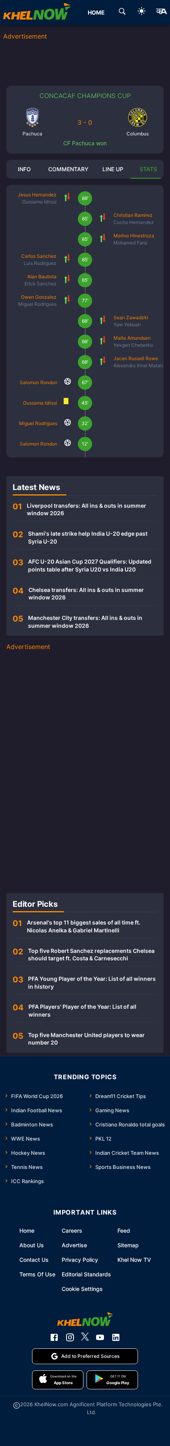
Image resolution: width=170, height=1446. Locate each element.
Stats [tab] (148, 169)
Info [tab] (24, 169)
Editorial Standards (86, 1274)
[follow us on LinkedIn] (116, 1337)
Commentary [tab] (68, 169)
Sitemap (128, 1245)
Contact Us (34, 1259)
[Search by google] (122, 12)
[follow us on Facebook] (54, 1337)
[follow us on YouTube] (100, 1337)
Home (26, 1230)
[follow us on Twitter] (85, 1337)
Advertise (74, 1245)
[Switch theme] (141, 12)
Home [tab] (96, 12)
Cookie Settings (82, 1288)
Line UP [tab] (112, 169)
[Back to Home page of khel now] (36, 12)
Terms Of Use (37, 1274)
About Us (31, 1245)
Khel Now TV (134, 1259)
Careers (72, 1230)
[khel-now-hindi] (161, 12)
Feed (123, 1230)
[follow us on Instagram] (70, 1337)
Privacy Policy (80, 1259)
